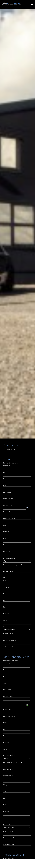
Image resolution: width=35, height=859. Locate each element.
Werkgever (6, 587)
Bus (4, 538)
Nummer (6, 532)
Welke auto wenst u (9, 449)
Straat (5, 525)
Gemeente (6, 551)
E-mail (5, 479)
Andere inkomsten (8, 647)
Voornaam (6, 466)
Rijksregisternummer (9, 518)
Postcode (6, 545)
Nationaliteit (7, 492)
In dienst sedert (8, 633)
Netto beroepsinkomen (10, 640)
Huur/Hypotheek (8, 571)
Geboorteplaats (8, 499)
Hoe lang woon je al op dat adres (13, 565)
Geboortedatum (8, 505)
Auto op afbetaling (29, 4)
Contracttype (7, 627)
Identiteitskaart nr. (8, 512)
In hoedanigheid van (9, 558)
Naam (5, 472)
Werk (4, 580)
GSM (4, 485)
